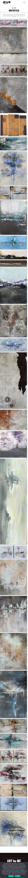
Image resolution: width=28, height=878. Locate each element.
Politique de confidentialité (19, 874)
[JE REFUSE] (26, 870)
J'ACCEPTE (11, 876)
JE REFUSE (17, 876)
